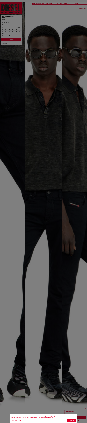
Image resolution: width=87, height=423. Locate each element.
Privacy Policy (44, 417)
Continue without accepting (16, 420)
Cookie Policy (51, 417)
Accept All (72, 420)
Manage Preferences (33, 417)
